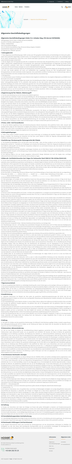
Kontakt (51, 451)
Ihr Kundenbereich (65, 444)
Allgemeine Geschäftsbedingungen (54, 442)
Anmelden (63, 442)
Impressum (51, 448)
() (60, 1)
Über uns (51, 446)
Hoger (11, 459)
